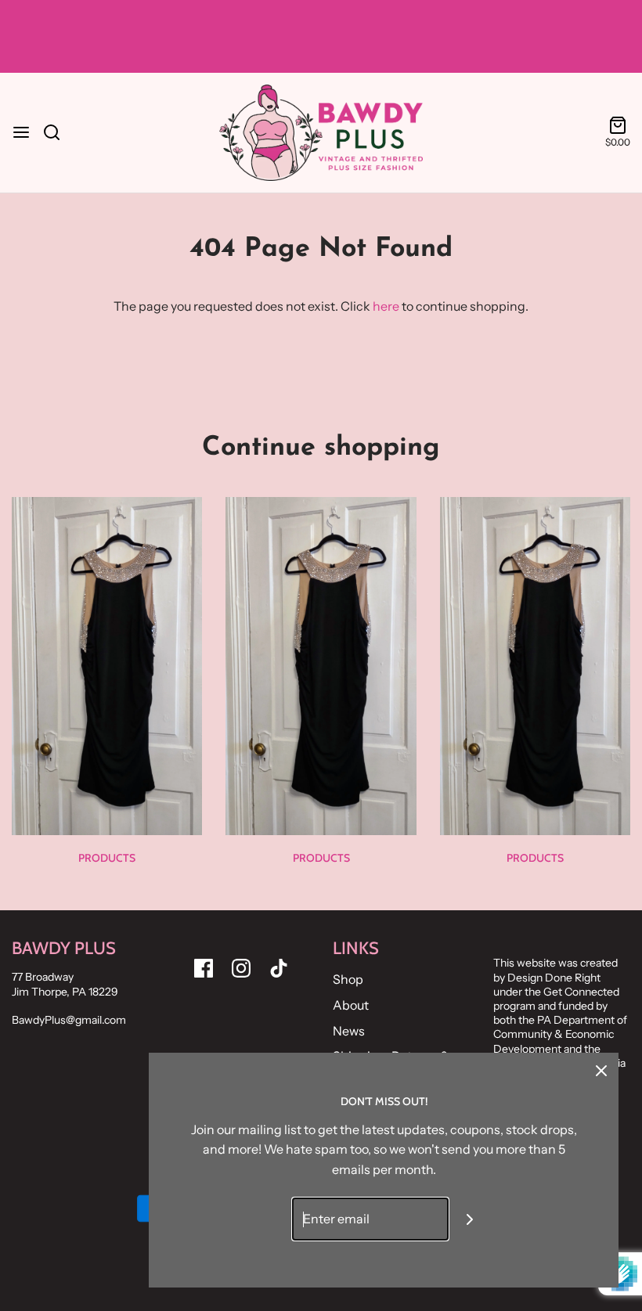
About (351, 1005)
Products (106, 858)
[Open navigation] (21, 132)
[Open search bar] (57, 132)
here (386, 306)
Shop (348, 979)
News (349, 1031)
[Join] (470, 1219)
